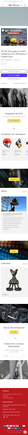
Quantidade (4, 63)
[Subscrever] (23, 355)
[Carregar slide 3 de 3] (15, 338)
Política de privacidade (16, 432)
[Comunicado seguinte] (25, 1)
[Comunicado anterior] (2, 1)
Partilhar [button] (4, 83)
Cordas (14, 251)
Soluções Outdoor (12, 430)
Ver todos (14, 332)
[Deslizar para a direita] (16, 163)
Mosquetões (14, 179)
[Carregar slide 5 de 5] (17, 129)
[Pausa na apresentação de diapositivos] (26, 128)
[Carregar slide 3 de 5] (14, 129)
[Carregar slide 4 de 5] (15, 129)
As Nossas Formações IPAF (12, 214)
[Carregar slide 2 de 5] (12, 129)
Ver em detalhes (14, 120)
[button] (2, 5)
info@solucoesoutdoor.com (11, 415)
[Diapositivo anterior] (8, 128)
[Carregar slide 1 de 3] (12, 338)
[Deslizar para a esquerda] (11, 163)
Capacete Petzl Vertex (5, 151)
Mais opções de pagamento (14, 78)
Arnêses (4, 294)
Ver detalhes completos (19, 83)
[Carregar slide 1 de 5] (11, 129)
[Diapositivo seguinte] (19, 128)
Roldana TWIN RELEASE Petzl (17, 151)
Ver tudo (25, 191)
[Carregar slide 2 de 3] (14, 338)
